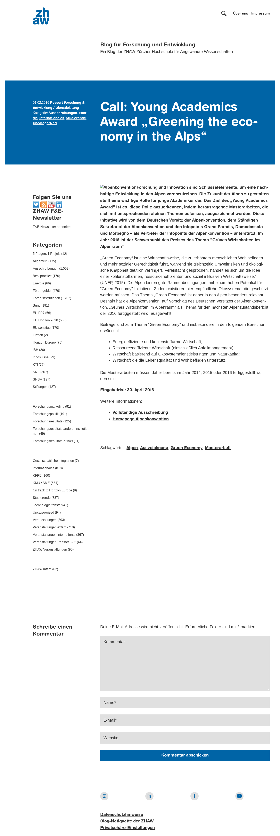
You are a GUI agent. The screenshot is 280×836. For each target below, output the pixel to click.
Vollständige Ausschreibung (140, 413)
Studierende (76, 118)
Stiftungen (40, 387)
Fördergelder (42, 290)
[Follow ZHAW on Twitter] (36, 204)
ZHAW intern (42, 569)
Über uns (240, 13)
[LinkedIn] (59, 204)
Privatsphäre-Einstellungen (127, 828)
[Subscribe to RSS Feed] (43, 204)
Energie (38, 283)
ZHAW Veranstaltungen (50, 549)
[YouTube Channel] (51, 204)
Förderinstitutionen (46, 298)
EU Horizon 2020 (45, 320)
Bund (37, 305)
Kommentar (114, 641)
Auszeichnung (154, 448)
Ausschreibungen (63, 113)
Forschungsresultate (48, 421)
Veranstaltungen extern (49, 527)
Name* (110, 702)
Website (111, 738)
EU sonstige (42, 327)
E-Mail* (110, 720)
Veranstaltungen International (54, 534)
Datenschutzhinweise (121, 815)
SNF (36, 372)
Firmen (38, 335)
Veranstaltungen (45, 520)
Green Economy (187, 448)
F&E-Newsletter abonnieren (53, 227)
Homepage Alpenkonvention (141, 419)
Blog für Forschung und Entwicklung (147, 45)
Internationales (51, 118)
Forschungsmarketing (48, 406)
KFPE (37, 475)
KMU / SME (41, 483)
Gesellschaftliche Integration (53, 460)
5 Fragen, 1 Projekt (46, 253)
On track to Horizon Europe (52, 490)
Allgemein (40, 261)
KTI (35, 364)
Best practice (42, 276)
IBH (35, 350)
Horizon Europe (44, 342)
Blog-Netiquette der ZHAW (127, 821)
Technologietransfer (47, 505)
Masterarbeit (218, 448)
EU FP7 (38, 313)
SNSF (37, 379)
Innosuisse (41, 357)
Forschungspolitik (46, 414)
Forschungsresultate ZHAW (53, 441)
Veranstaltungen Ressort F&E (54, 542)
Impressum (260, 13)
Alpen (132, 448)
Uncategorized (45, 123)
